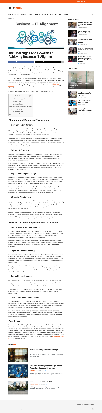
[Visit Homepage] (15, 7)
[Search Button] (93, 14)
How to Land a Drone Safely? (41, 382)
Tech (13, 18)
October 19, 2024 (82, 97)
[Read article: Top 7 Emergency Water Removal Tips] (18, 355)
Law (56, 14)
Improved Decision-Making (18, 109)
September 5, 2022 (83, 53)
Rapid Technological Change (19, 103)
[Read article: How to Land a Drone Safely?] (18, 387)
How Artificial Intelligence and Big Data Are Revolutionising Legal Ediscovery (46, 366)
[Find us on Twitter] (93, 1)
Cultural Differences (17, 101)
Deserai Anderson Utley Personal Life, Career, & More (85, 32)
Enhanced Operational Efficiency (20, 108)
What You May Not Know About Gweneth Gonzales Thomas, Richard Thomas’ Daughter (85, 59)
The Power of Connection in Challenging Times (85, 101)
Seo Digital (45, 14)
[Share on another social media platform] (62, 62)
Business (37, 14)
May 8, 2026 (41, 370)
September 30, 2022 (83, 34)
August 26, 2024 (82, 114)
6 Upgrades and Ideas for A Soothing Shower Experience (79, 84)
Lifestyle (30, 14)
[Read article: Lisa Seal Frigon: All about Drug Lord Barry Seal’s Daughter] (72, 42)
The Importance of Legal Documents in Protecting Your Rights (84, 93)
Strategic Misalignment (18, 104)
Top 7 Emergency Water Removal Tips (44, 349)
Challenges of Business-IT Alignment (19, 98)
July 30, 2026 (42, 351)
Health (61, 14)
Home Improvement (14, 14)
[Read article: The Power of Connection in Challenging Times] (72, 103)
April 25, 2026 (42, 384)
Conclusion (13, 114)
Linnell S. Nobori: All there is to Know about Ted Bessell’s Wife (85, 49)
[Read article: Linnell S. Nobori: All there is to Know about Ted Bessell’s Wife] (72, 50)
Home (9, 18)
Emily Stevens (34, 351)
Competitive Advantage (18, 111)
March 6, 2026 (82, 104)
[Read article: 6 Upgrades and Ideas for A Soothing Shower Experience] (81, 80)
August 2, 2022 (82, 63)
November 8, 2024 (73, 87)
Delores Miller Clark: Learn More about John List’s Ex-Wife (85, 24)
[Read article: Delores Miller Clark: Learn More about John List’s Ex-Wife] (72, 25)
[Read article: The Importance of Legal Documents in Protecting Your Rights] (72, 94)
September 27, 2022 (83, 27)
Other (66, 14)
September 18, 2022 (83, 44)
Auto (51, 14)
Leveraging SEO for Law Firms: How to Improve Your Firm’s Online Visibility (85, 110)
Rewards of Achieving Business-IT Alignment (21, 106)
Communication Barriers (18, 99)
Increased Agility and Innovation (19, 113)
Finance (23, 14)
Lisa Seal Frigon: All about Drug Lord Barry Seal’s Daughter (85, 41)
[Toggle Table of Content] (30, 96)
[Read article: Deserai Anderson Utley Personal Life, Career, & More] (72, 33)
